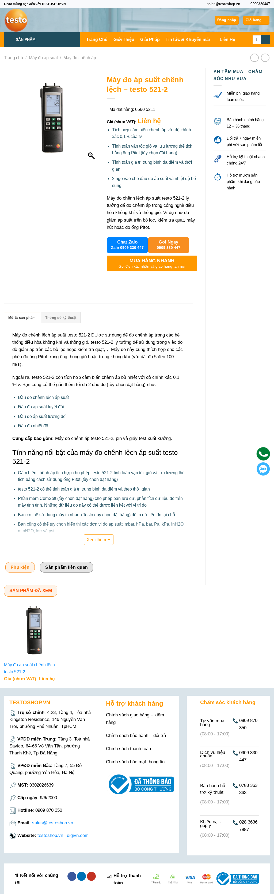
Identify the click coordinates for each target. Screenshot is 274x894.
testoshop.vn (50, 835)
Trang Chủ (97, 39)
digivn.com (78, 835)
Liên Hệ (227, 39)
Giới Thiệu (123, 39)
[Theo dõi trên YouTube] (91, 876)
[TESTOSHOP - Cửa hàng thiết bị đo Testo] (31, 20)
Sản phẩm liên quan (66, 567)
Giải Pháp (150, 39)
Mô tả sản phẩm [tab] (22, 318)
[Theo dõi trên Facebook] (71, 876)
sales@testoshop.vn (52, 822)
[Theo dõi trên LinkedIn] (81, 876)
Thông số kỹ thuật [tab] (60, 318)
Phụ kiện (20, 567)
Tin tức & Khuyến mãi (188, 39)
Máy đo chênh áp (79, 57)
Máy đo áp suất (43, 57)
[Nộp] (265, 39)
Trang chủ (13, 57)
